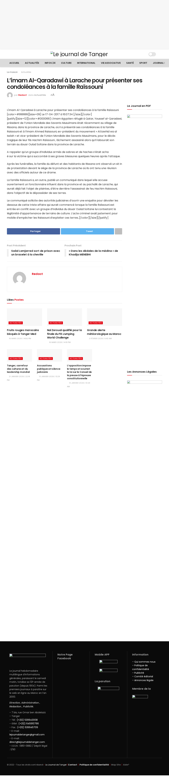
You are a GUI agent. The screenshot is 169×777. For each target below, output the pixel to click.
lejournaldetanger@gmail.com (27, 734)
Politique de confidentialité (94, 764)
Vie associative (111, 63)
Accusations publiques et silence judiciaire (48, 369)
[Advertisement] (84, 25)
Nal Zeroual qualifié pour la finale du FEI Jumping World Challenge (64, 333)
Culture (66, 63)
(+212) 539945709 (27, 727)
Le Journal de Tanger (56, 764)
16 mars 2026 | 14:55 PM (19, 338)
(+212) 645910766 (28, 723)
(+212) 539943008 (27, 720)
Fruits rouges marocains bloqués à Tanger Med (23, 332)
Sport (143, 63)
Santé (130, 63)
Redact (22, 95)
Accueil (14, 63)
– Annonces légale (142, 680)
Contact (72, 764)
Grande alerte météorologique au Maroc (104, 332)
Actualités (32, 63)
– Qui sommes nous (143, 661)
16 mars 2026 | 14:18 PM (60, 342)
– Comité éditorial (142, 676)
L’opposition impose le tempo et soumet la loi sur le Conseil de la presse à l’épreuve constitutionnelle (79, 372)
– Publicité (138, 672)
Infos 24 (50, 63)
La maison (12, 72)
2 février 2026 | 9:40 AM (100, 338)
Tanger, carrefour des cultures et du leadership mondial (18, 369)
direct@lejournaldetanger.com (27, 742)
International (86, 63)
